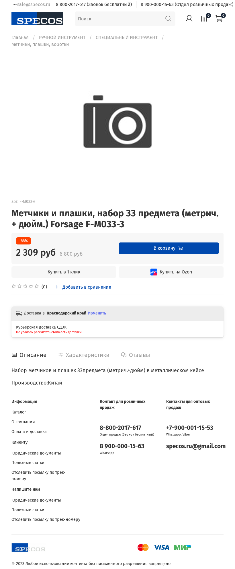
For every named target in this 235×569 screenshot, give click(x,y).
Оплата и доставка (29, 431)
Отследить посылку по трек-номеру (38, 475)
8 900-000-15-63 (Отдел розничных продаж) (187, 4)
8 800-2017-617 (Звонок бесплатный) (94, 4)
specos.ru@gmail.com (196, 446)
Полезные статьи (27, 462)
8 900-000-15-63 (122, 446)
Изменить (97, 313)
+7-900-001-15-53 (189, 428)
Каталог (18, 412)
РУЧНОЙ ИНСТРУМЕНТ (62, 37)
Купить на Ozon (176, 272)
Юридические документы (36, 453)
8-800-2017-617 (120, 428)
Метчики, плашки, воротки (40, 44)
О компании (23, 422)
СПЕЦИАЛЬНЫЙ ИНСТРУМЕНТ (127, 37)
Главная (20, 37)
